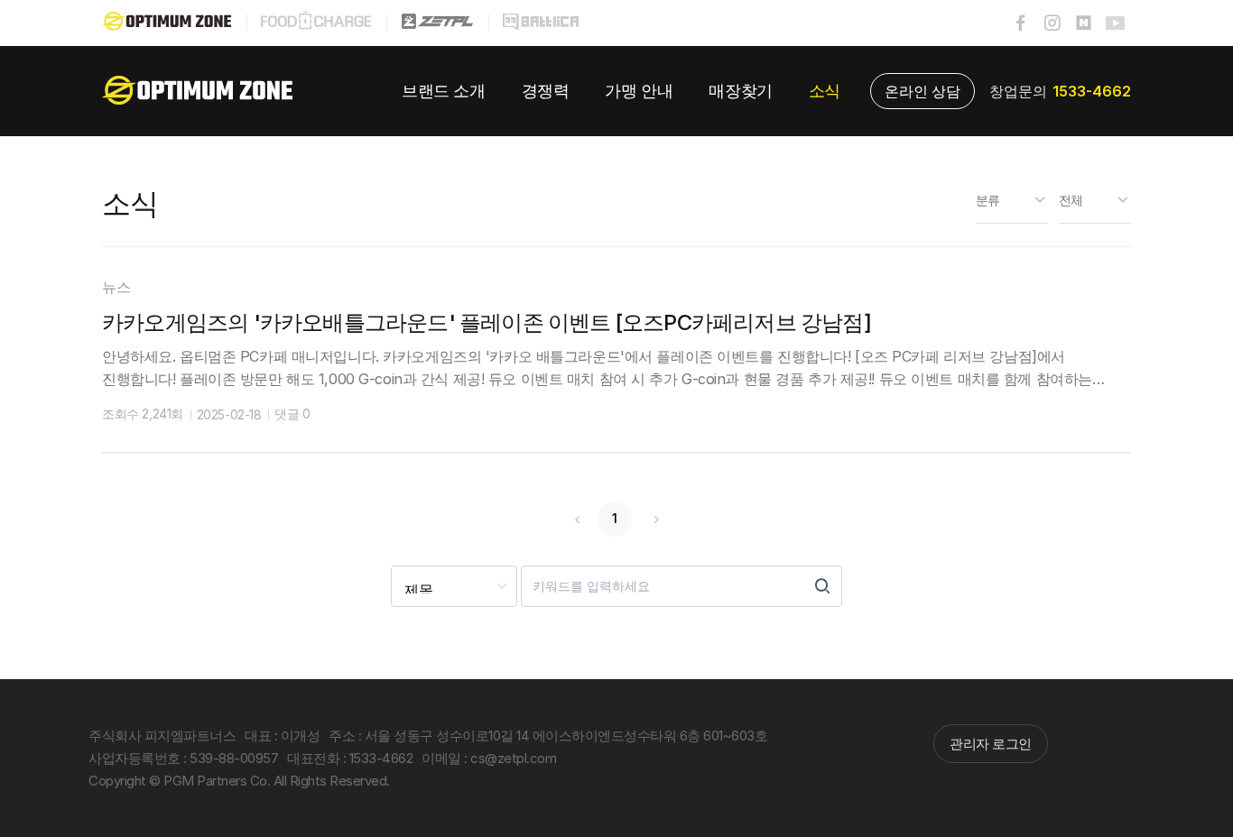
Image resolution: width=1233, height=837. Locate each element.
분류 (988, 199)
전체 (1071, 199)
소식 (130, 203)
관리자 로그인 (991, 743)
